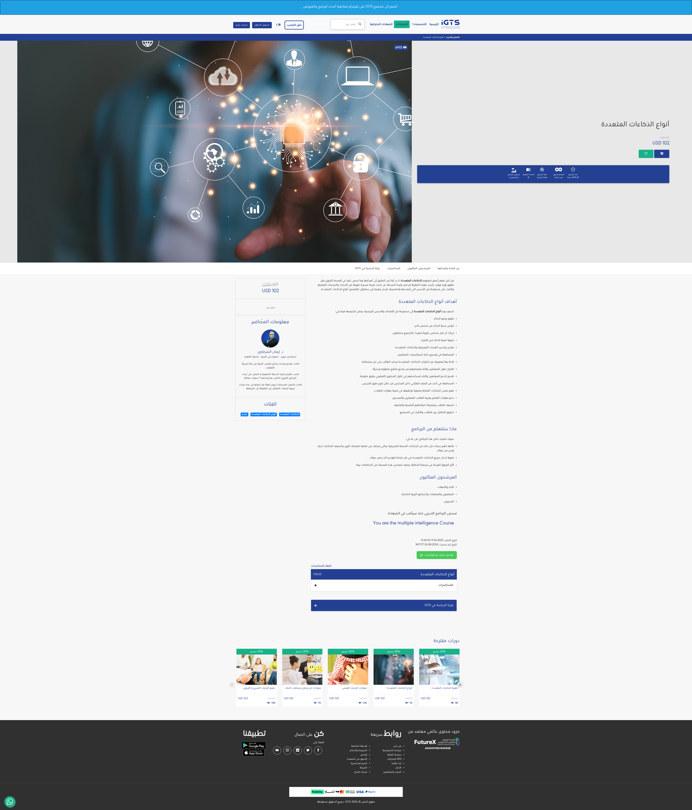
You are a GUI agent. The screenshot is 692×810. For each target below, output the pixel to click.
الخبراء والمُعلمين (392, 772)
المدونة (363, 768)
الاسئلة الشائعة (359, 746)
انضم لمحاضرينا (359, 763)
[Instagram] (287, 750)
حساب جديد (242, 25)
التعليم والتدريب (452, 37)
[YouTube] (277, 750)
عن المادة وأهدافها (449, 268)
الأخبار (399, 768)
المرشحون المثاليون (418, 268)
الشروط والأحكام (358, 750)
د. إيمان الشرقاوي (270, 352)
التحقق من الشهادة (357, 759)
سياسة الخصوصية (392, 750)
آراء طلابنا (397, 763)
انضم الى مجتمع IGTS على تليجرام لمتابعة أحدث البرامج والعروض (350, 6)
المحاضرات (393, 268)
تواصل (363, 755)
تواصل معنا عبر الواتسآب (438, 555)
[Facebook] (318, 750)
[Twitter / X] (308, 750)
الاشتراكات (402, 24)
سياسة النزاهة (394, 755)
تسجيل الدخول (261, 25)
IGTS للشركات (394, 759)
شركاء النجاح (360, 772)
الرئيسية (433, 24)
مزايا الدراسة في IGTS (367, 268)
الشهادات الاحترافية (380, 24)
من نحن (397, 746)
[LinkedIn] (298, 750)
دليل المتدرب (294, 25)
